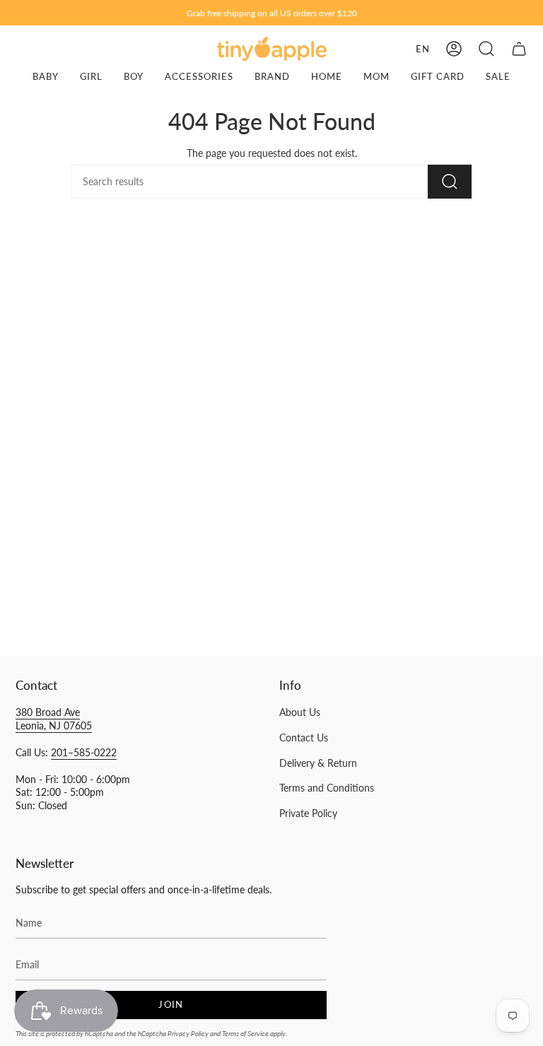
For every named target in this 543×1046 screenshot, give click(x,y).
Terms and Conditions (326, 788)
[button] (486, 49)
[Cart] (519, 49)
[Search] (450, 182)
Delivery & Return (318, 763)
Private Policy (308, 813)
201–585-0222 (84, 752)
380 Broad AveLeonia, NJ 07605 (54, 719)
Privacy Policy (188, 1033)
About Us (299, 712)
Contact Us (303, 738)
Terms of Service (245, 1033)
